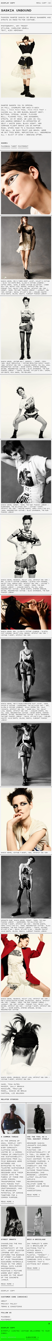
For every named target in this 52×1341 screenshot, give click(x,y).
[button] (46, 3)
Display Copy (8, 3)
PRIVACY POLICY (9, 1304)
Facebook (5, 1317)
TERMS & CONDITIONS (11, 1306)
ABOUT (4, 1301)
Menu (38, 3)
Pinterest (6, 1320)
